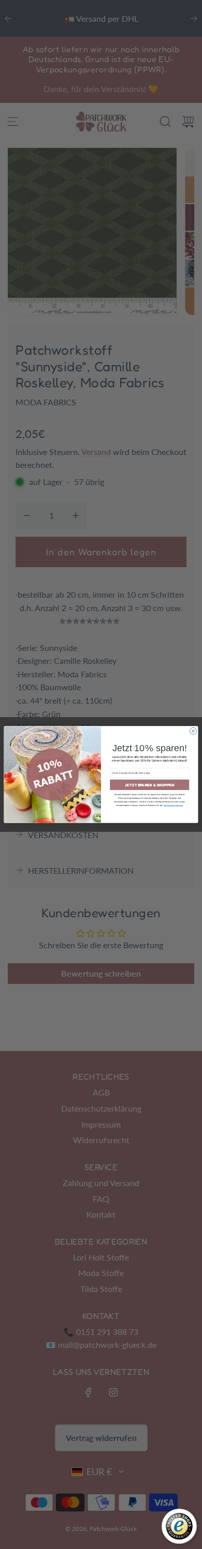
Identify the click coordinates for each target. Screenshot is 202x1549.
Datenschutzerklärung (173, 805)
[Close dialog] (193, 730)
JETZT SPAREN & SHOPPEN (149, 784)
